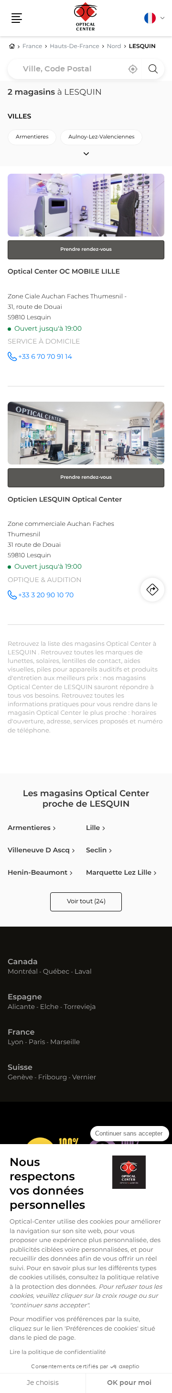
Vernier (84, 1078)
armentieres (32, 137)
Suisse (20, 1068)
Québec (56, 972)
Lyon (15, 1042)
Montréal (23, 972)
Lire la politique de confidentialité (58, 1352)
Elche (49, 1007)
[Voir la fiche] (86, 280)
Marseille (65, 1042)
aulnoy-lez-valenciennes (101, 137)
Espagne (25, 997)
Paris (37, 1042)
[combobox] (86, 69)
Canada (23, 962)
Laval (83, 972)
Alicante (21, 1007)
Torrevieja (80, 1007)
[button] (17, 18)
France (21, 1033)
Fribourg (52, 1078)
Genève (20, 1078)
